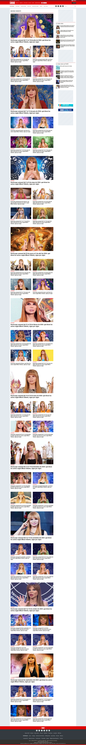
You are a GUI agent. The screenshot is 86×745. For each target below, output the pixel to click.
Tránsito (61, 738)
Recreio (57, 735)
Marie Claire (36, 733)
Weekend (45, 733)
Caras (30, 735)
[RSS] (46, 730)
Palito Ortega (12, 6)
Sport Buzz (53, 735)
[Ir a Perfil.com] (74, 0)
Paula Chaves (46, 6)
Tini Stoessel (17, 6)
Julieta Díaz (29, 6)
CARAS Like (44, 3)
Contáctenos (38, 738)
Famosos (21, 2)
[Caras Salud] (65, 106)
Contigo (33, 735)
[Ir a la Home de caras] (12, 3)
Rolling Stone (47, 735)
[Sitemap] (49, 730)
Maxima (61, 735)
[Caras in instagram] (56, 6)
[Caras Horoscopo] (65, 110)
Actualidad (25, 2)
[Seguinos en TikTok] (63, 6)
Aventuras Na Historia (40, 735)
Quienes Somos (32, 738)
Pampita (41, 6)
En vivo (74, 2)
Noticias (17, 2)
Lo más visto (59, 23)
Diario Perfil (27, 733)
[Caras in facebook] (58, 6)
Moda (33, 2)
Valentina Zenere (23, 6)
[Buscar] (75, 6)
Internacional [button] (37, 2)
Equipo (47, 738)
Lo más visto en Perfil (62, 64)
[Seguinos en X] (60, 6)
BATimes (59, 733)
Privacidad (43, 738)
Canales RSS (25, 738)
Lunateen (55, 733)
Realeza (29, 2)
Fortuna (41, 733)
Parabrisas (50, 733)
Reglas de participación (54, 738)
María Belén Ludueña (35, 6)
